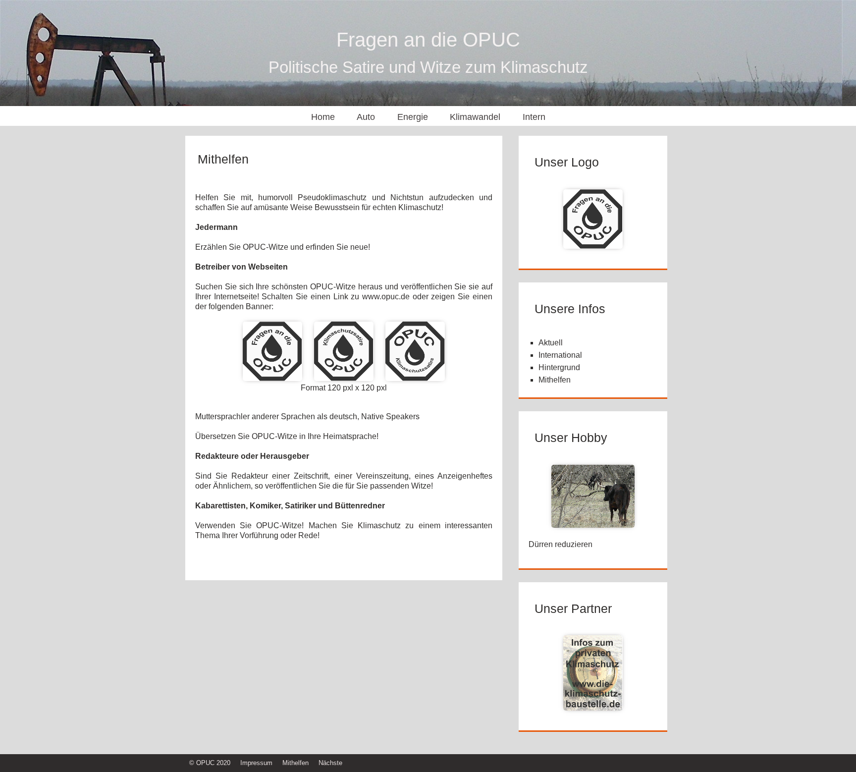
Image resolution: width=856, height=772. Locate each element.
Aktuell (550, 342)
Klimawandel (475, 117)
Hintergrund (559, 367)
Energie (412, 117)
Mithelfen (554, 380)
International (560, 355)
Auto (366, 117)
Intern (534, 117)
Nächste (330, 763)
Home (323, 117)
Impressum (256, 763)
